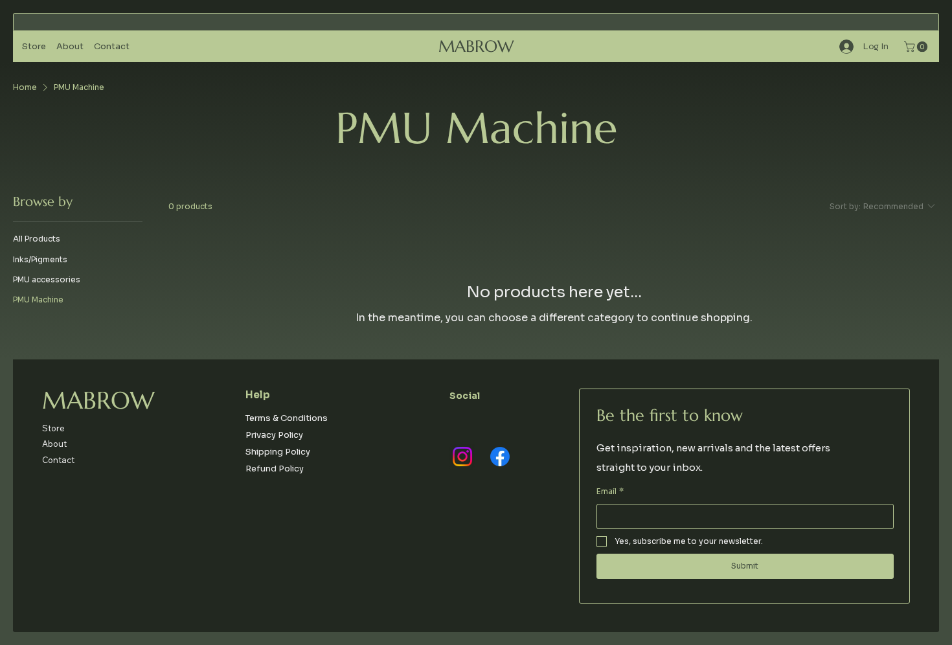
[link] (917, 46)
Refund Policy (274, 468)
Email (610, 491)
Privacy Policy (274, 434)
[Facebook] (500, 457)
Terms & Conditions (286, 418)
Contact (58, 460)
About (54, 443)
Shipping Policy (277, 451)
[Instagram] (462, 457)
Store (53, 428)
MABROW (476, 46)
